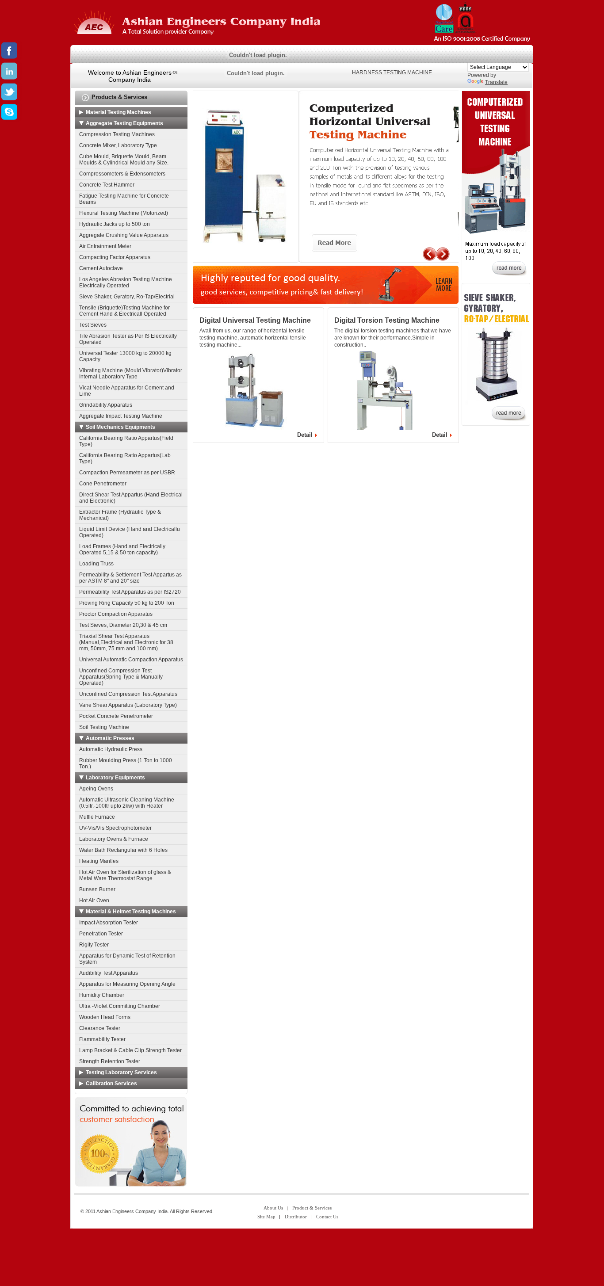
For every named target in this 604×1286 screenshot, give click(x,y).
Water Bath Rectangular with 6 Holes (123, 850)
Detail (305, 434)
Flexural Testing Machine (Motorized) (123, 213)
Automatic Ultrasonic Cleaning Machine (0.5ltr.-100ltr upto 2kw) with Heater (126, 803)
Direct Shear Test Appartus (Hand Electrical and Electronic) (131, 498)
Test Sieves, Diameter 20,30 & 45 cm (123, 625)
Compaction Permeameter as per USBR (127, 472)
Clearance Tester (99, 1028)
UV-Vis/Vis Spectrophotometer (115, 828)
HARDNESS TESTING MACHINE (392, 72)
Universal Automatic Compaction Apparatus (131, 659)
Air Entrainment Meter (105, 246)
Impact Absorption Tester (108, 923)
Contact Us (327, 1216)
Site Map (266, 1216)
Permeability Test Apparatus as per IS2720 (130, 592)
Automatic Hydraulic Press (110, 749)
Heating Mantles (99, 861)
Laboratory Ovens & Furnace (113, 839)
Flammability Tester (102, 1039)
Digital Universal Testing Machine (255, 320)
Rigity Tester (94, 945)
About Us (273, 1207)
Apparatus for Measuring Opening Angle (127, 984)
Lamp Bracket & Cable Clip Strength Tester (130, 1050)
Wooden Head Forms (104, 1017)
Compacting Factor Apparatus (114, 257)
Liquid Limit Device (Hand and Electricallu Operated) (129, 532)
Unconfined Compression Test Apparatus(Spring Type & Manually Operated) (121, 677)
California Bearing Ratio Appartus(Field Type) (126, 441)
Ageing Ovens (96, 789)
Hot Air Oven (94, 900)
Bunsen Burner (97, 889)
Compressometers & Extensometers (122, 174)
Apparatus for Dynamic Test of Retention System (127, 959)
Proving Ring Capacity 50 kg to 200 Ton (126, 603)
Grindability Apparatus (105, 405)
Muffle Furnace (97, 817)
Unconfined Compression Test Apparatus (128, 694)
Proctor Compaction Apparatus (116, 614)
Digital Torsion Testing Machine (387, 320)
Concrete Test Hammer (106, 185)
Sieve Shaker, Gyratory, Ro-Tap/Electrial (127, 297)
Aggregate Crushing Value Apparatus (123, 235)
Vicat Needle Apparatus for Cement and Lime (126, 391)
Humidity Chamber (101, 995)
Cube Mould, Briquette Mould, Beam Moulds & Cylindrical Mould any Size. (123, 159)
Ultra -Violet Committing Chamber (119, 1006)
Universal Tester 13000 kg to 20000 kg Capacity (125, 356)
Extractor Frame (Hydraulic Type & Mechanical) (120, 515)
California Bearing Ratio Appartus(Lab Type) (125, 458)
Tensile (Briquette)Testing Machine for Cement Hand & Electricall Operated (124, 311)
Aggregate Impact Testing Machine (120, 416)
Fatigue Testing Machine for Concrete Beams (124, 199)
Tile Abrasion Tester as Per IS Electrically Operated (128, 339)
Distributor (296, 1216)
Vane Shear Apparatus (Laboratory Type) (128, 705)
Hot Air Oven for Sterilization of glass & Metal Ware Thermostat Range (125, 875)
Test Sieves (93, 325)
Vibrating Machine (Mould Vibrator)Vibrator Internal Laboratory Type (130, 373)
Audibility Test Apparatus (108, 973)
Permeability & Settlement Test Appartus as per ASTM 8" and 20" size (130, 578)
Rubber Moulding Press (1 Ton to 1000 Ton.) (125, 763)
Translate (496, 82)
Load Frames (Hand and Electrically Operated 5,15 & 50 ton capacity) (122, 549)
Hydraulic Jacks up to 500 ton (114, 224)
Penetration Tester (101, 934)
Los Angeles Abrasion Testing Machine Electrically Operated (125, 282)
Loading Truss (96, 564)
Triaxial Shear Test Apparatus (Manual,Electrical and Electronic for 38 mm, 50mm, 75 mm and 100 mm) (126, 642)
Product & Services (312, 1207)
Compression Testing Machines (117, 134)
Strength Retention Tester (109, 1061)
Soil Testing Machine (104, 727)
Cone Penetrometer (102, 484)
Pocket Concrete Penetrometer (116, 716)
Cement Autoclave (101, 268)
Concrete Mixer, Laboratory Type (118, 145)
